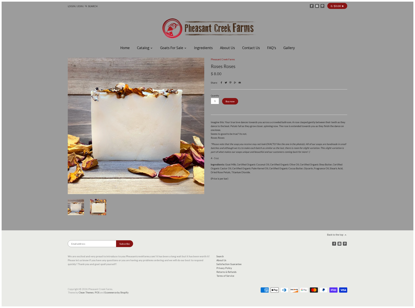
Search (220, 256)
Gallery (289, 48)
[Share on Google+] (235, 82)
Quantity (215, 95)
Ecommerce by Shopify (116, 292)
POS (97, 292)
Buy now (230, 101)
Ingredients (203, 48)
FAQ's (271, 48)
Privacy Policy (224, 268)
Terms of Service (225, 275)
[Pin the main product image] (230, 82)
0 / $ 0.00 (336, 6)
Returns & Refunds (226, 271)
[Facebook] (312, 6)
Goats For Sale (172, 48)
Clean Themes (86, 292)
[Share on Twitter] (225, 82)
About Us (227, 48)
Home (125, 48)
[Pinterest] (322, 6)
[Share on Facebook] (221, 82)
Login (71, 6)
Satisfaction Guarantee (229, 264)
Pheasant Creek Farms (223, 59)
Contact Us (251, 48)
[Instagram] (317, 6)
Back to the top (335, 234)
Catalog (143, 48)
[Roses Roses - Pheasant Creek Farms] (136, 126)
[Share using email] (239, 82)
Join (80, 6)
